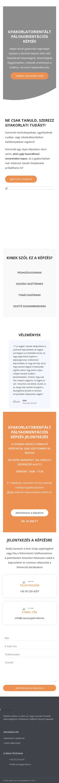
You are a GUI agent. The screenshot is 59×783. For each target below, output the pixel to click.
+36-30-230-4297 (29, 591)
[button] (54, 3)
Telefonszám (29, 585)
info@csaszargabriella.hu (29, 618)
